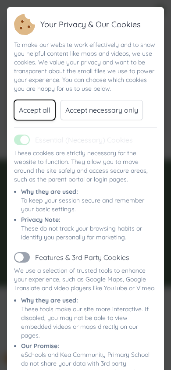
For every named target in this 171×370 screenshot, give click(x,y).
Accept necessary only (101, 110)
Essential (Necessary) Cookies (84, 139)
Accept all (34, 110)
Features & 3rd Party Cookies (82, 257)
